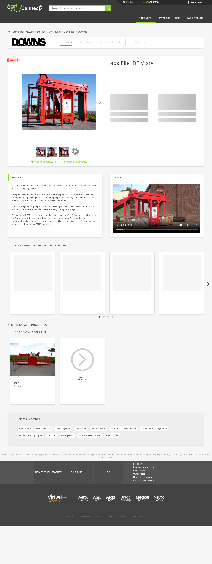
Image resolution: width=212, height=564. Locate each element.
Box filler (52, 435)
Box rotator (81, 428)
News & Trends (194, 18)
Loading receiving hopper (31, 435)
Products (145, 18)
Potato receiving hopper (90, 435)
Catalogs (164, 18)
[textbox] (77, 8)
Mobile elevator (43, 428)
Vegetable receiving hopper (123, 428)
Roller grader (67, 435)
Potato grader (112, 435)
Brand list (137, 463)
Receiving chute (63, 428)
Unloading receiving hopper (154, 428)
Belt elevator (25, 428)
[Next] (99, 102)
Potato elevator (98, 428)
